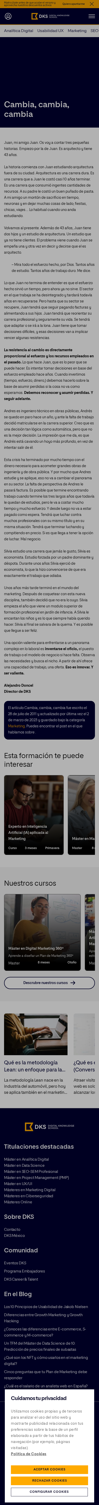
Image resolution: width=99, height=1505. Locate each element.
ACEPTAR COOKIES (49, 1469)
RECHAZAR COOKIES (49, 1480)
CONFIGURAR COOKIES (49, 1492)
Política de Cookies (28, 1454)
